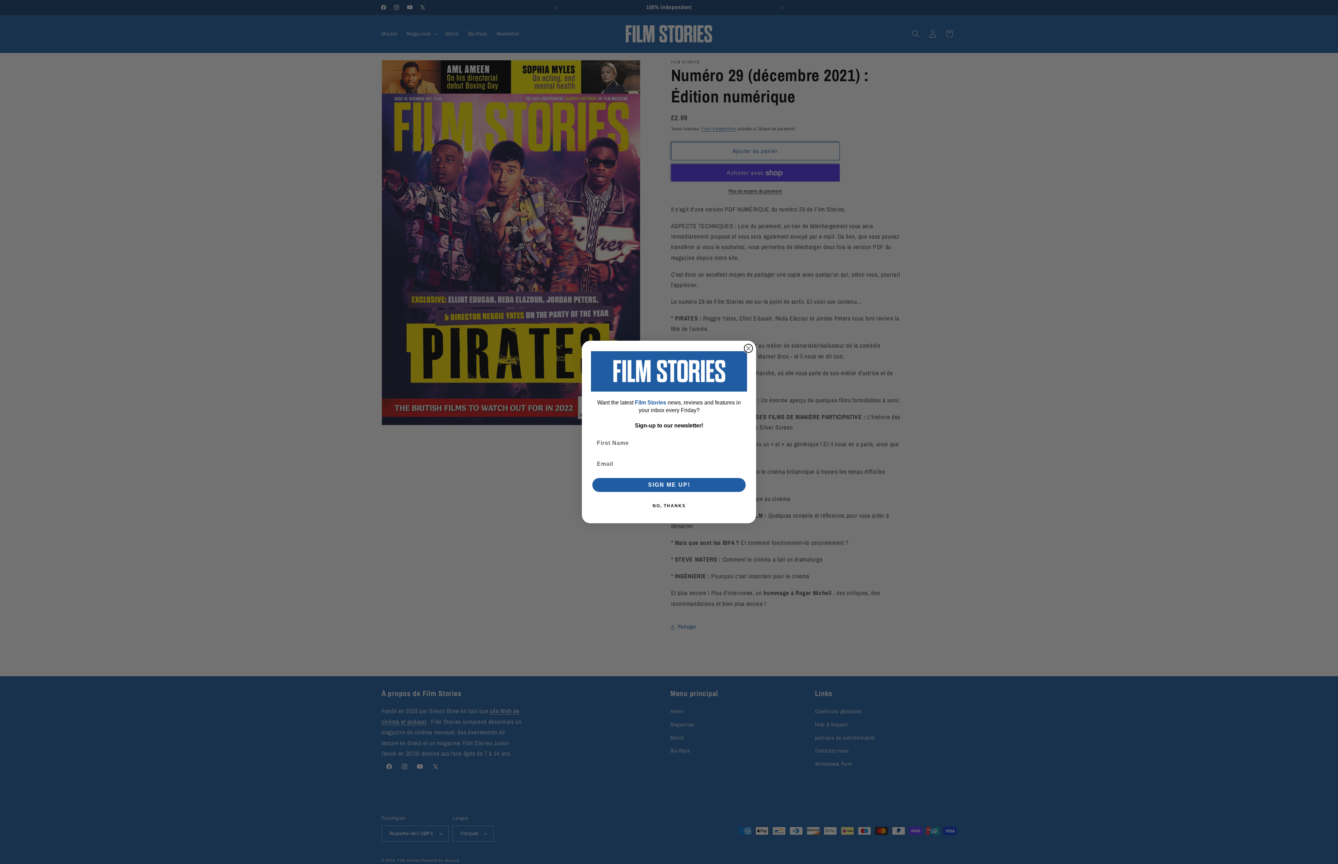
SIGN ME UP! (669, 485)
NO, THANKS (669, 505)
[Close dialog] (748, 348)
